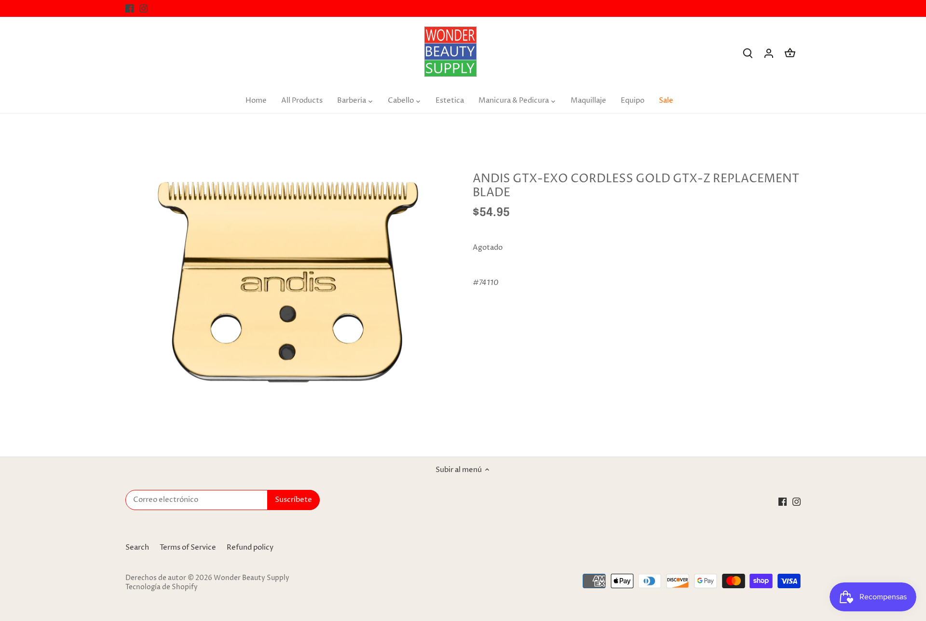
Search (137, 547)
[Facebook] (129, 8)
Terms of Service (188, 547)
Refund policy (250, 547)
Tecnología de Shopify (161, 587)
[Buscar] (747, 53)
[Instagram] (143, 8)
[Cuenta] (768, 53)
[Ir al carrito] (790, 53)
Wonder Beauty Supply (251, 578)
